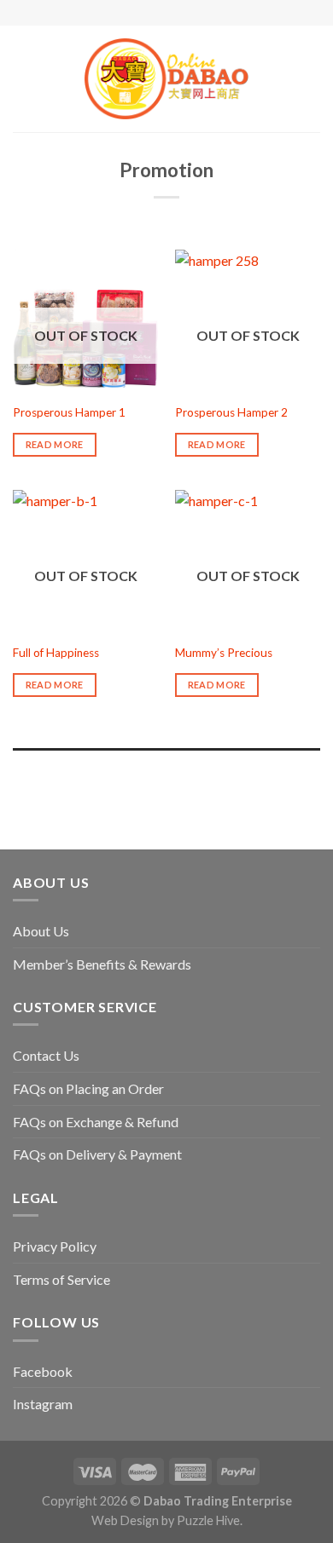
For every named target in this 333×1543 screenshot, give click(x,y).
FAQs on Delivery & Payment (97, 1154)
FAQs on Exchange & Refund (95, 1122)
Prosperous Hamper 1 (69, 412)
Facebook (43, 1371)
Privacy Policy (54, 1246)
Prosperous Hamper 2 (231, 412)
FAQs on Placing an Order (88, 1088)
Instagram (43, 1404)
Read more (55, 444)
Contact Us (46, 1055)
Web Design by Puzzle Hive (165, 1520)
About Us (41, 931)
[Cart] (311, 79)
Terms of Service (61, 1279)
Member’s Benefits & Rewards (102, 964)
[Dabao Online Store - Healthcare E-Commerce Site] (166, 79)
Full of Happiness (56, 652)
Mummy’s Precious (223, 652)
